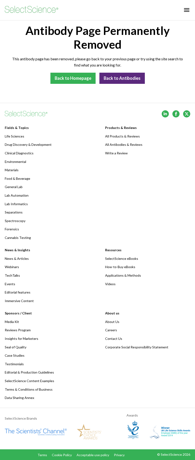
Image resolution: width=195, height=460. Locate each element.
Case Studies (14, 355)
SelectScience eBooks (121, 258)
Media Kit (12, 322)
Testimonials (14, 364)
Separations (14, 212)
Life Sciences (14, 136)
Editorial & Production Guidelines (29, 372)
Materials (12, 170)
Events (10, 284)
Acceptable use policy (93, 455)
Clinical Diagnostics (19, 153)
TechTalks (12, 275)
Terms (42, 455)
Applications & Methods (123, 275)
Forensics (12, 229)
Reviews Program (18, 330)
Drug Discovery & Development (28, 144)
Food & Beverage (17, 178)
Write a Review (116, 153)
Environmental (15, 162)
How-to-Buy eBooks (120, 267)
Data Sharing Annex (19, 398)
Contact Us (113, 339)
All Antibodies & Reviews (123, 144)
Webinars (12, 267)
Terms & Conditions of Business (29, 389)
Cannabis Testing (18, 238)
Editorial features (17, 292)
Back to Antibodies (122, 78)
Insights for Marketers (21, 339)
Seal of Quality (15, 347)
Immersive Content (19, 301)
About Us (112, 322)
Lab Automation (17, 195)
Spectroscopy (15, 221)
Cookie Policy (62, 455)
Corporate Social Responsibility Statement (136, 347)
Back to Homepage (73, 78)
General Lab (14, 187)
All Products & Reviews (122, 136)
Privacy (119, 455)
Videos (110, 284)
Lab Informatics (16, 204)
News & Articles (17, 258)
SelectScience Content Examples (29, 381)
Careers (111, 330)
